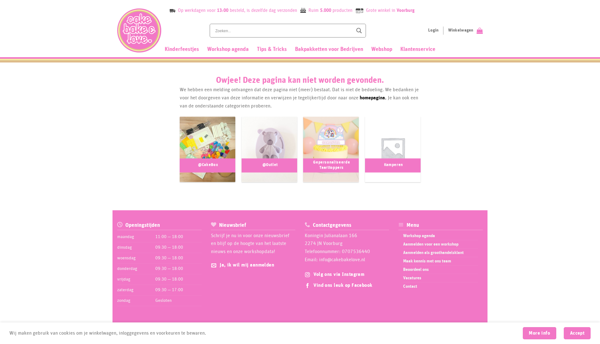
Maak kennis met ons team (427, 261)
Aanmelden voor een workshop (430, 244)
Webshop (381, 49)
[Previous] (173, 152)
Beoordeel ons (416, 269)
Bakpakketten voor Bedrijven (329, 49)
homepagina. (373, 97)
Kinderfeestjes (182, 49)
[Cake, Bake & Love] (139, 30)
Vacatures (412, 278)
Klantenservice (417, 49)
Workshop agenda (228, 49)
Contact (410, 286)
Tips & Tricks (272, 49)
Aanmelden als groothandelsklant (433, 253)
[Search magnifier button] (359, 30)
